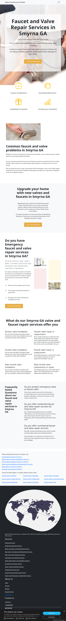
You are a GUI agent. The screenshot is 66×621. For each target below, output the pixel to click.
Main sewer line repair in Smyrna (12, 467)
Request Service (9, 592)
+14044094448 (9, 605)
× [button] (64, 611)
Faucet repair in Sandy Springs (11, 479)
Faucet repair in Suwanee (30, 482)
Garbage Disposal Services (12, 570)
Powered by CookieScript (59, 620)
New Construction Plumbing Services (15, 555)
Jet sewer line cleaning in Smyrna (12, 469)
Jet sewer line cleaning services (13, 564)
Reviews (7, 589)
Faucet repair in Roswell (51, 476)
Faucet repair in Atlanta (9, 476)
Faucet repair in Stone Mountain (54, 479)
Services (7, 586)
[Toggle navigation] (59, 2)
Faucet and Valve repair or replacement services (18, 576)
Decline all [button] (51, 617)
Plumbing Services (10, 543)
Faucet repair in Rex (50, 482)
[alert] (33, 615)
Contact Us (8, 602)
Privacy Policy (8, 595)
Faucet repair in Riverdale (9, 482)
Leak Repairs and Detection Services (14, 558)
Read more (36, 616)
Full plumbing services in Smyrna (12, 457)
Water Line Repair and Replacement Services (17, 549)
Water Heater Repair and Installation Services (17, 561)
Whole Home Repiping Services (13, 546)
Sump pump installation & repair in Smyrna (15, 462)
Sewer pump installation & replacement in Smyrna (17, 464)
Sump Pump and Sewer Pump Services (15, 573)
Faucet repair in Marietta (30, 476)
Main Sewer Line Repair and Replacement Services (18, 552)
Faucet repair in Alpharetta (31, 479)
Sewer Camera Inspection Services (14, 567)
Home (6, 583)
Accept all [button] (52, 613)
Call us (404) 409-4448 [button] (33, 61)
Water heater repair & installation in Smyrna (15, 459)
